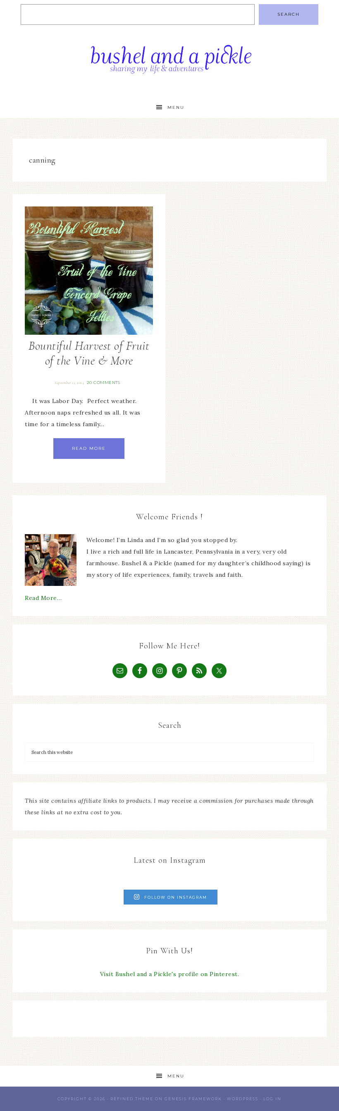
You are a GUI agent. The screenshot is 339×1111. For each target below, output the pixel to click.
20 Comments (103, 382)
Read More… (43, 598)
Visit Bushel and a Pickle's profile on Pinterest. (169, 974)
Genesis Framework (193, 1099)
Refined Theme (131, 1099)
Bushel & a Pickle (169, 63)
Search (288, 14)
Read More (89, 448)
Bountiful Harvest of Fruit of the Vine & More (89, 353)
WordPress (242, 1099)
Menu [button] (175, 107)
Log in (272, 1099)
